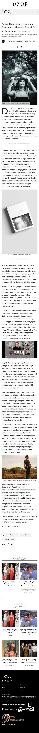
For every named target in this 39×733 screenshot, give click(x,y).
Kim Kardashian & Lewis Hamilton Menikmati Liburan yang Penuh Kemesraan (10, 661)
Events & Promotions (24, 684)
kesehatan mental (8, 539)
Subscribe (3, 690)
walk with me (25, 535)
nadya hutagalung (12, 535)
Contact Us (22, 687)
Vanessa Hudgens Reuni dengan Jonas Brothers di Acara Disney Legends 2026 (29, 661)
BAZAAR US (10, 589)
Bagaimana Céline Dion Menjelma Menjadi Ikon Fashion (9, 584)
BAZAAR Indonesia (16, 41)
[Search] (32, 12)
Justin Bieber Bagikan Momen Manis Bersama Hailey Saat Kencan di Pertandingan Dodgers (28, 586)
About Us (3, 687)
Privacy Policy (4, 684)
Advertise (22, 690)
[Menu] (36, 12)
